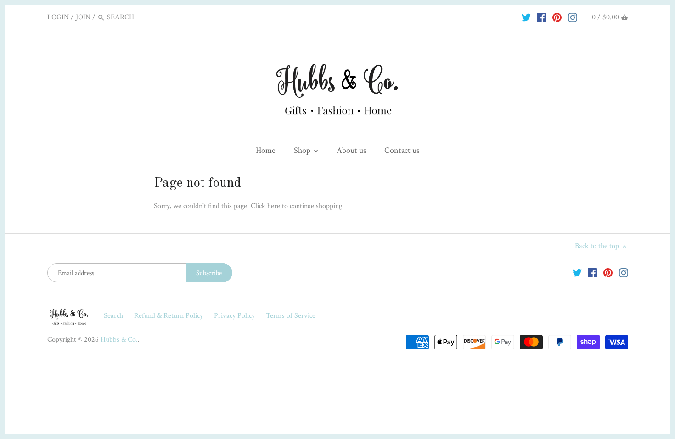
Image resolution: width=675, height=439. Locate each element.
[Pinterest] (557, 17)
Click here (265, 206)
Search (113, 316)
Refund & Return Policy (169, 316)
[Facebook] (541, 17)
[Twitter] (526, 17)
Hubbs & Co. (119, 339)
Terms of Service (290, 316)
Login (58, 17)
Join (83, 17)
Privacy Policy (235, 316)
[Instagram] (572, 17)
